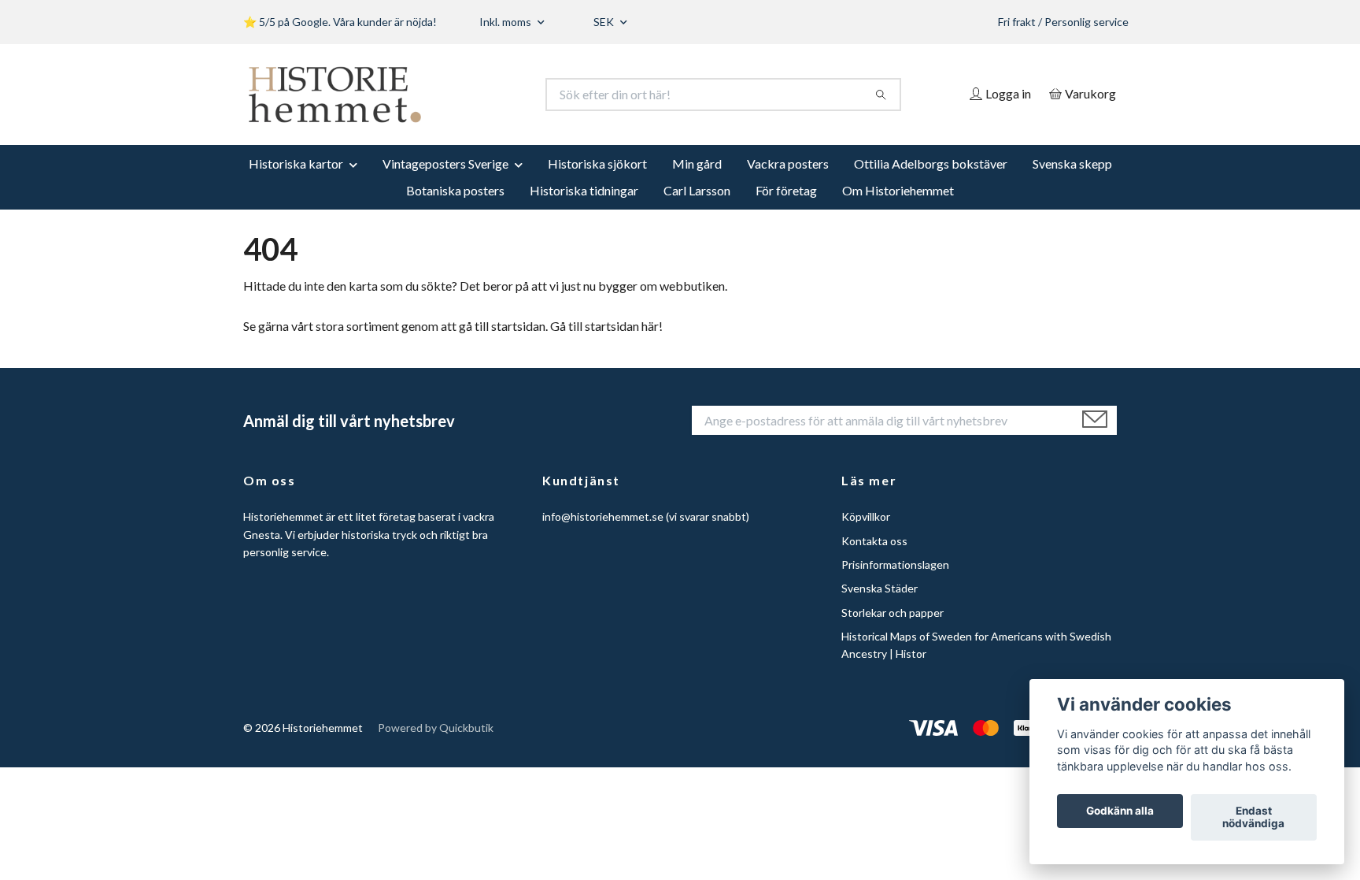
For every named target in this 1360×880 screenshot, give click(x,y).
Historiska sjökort (597, 163)
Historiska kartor (296, 163)
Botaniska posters (455, 190)
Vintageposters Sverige (445, 163)
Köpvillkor (865, 516)
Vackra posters (788, 163)
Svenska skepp (1072, 163)
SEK (604, 21)
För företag (786, 190)
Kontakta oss (874, 541)
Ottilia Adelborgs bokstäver (930, 163)
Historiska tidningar (584, 190)
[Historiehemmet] (462, 94)
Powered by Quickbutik (435, 727)
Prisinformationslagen (895, 564)
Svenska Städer (879, 588)
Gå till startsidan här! (606, 325)
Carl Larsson (696, 190)
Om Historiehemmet (898, 190)
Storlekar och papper (892, 612)
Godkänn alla (1120, 811)
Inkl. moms (506, 21)
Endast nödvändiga (1253, 817)
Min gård (697, 163)
